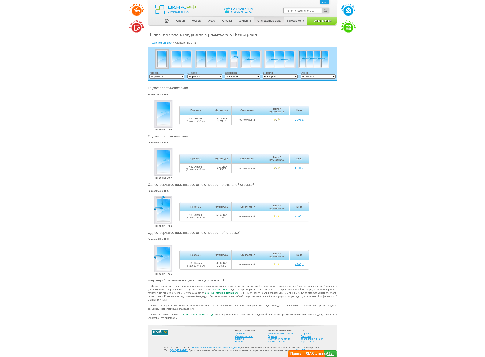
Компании (244, 20)
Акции (212, 20)
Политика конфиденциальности (312, 337)
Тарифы (272, 336)
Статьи (180, 20)
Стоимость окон (244, 336)
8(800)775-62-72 (241, 11)
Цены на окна (322, 20)
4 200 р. (299, 264)
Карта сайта (307, 341)
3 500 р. (299, 168)
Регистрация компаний (280, 333)
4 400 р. (299, 216)
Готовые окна (295, 20)
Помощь (239, 341)
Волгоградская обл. (178, 12)
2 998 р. (299, 119)
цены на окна (219, 289)
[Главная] (166, 21)
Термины (240, 333)
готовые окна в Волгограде (198, 314)
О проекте (306, 333)
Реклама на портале (279, 339)
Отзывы (227, 20)
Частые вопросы (277, 341)
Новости (196, 20)
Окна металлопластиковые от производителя (215, 347)
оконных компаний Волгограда (222, 293)
